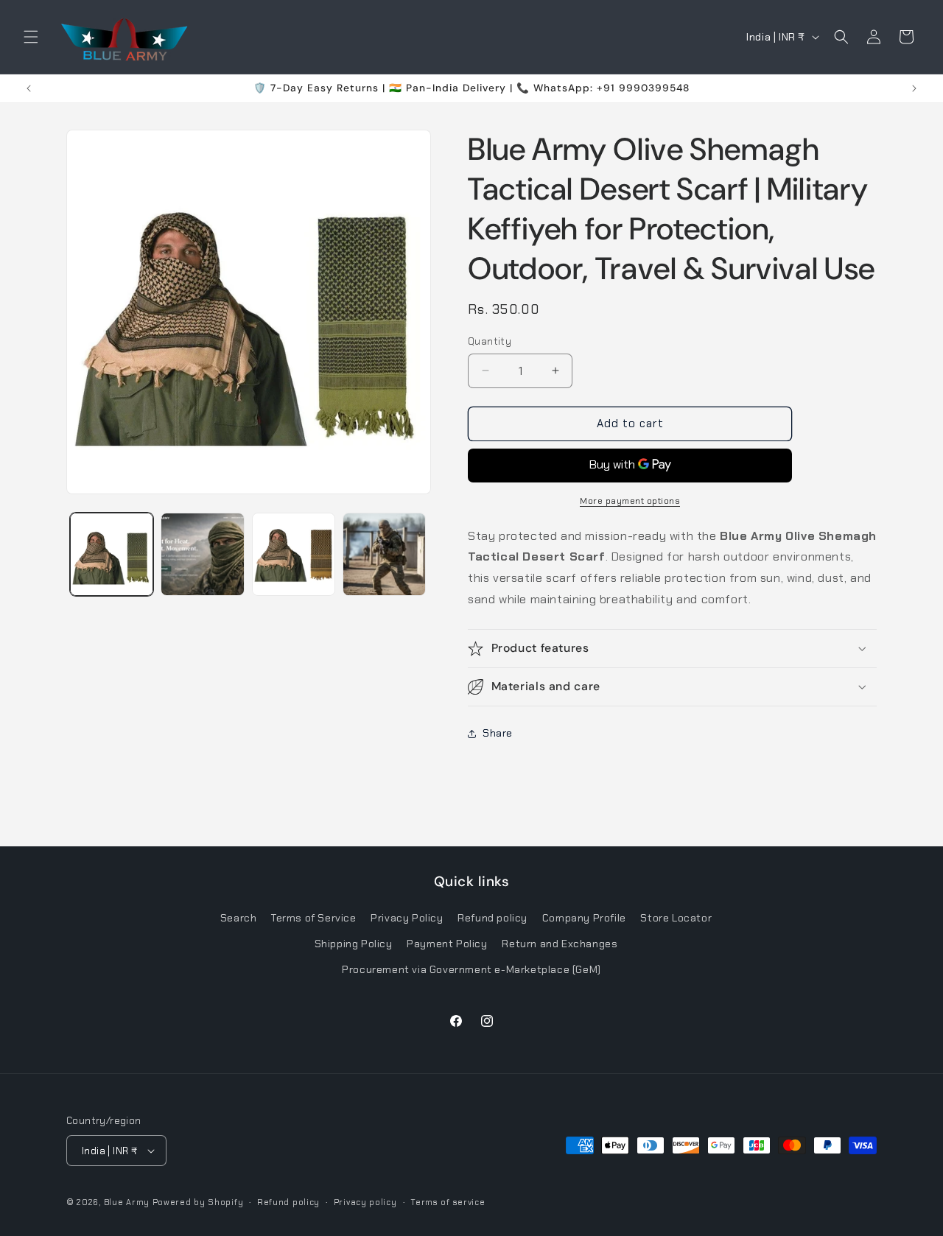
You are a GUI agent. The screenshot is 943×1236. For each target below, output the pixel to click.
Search (238, 917)
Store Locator (676, 917)
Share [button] (498, 733)
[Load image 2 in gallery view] (202, 554)
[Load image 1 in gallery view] (111, 554)
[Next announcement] (914, 88)
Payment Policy (447, 943)
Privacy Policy (407, 917)
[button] (31, 37)
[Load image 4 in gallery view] (384, 554)
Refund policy (492, 917)
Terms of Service (314, 917)
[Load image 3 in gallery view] (293, 554)
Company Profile (584, 917)
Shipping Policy (354, 943)
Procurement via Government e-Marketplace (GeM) (471, 969)
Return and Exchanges (559, 943)
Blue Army (127, 1202)
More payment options (630, 501)
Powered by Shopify (198, 1202)
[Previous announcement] (29, 88)
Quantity (489, 341)
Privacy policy (365, 1202)
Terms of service (447, 1202)
